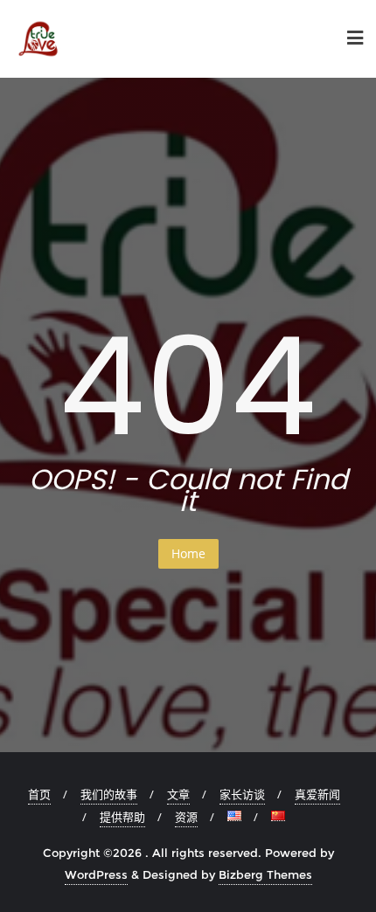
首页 (39, 794)
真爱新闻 (317, 794)
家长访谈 (242, 794)
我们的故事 (108, 794)
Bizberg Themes (265, 874)
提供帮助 (122, 817)
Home (188, 553)
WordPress (96, 874)
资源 (186, 817)
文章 (178, 794)
